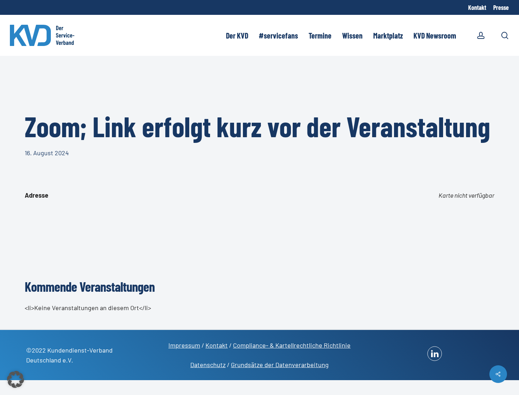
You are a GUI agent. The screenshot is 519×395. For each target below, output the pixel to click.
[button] (15, 379)
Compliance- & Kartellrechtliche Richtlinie (292, 345)
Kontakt (216, 345)
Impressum (184, 345)
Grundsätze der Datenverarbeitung (280, 364)
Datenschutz (208, 364)
